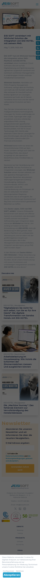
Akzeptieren (12, 574)
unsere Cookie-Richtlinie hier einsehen (18, 567)
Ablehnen (20, 571)
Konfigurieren (8, 571)
